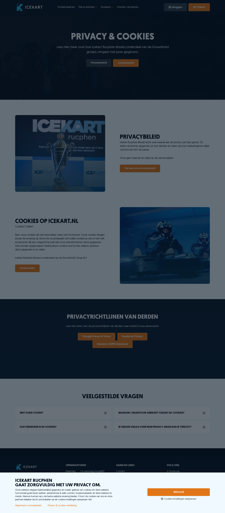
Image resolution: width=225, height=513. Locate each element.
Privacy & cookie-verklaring (62, 505)
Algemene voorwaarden (28, 505)
